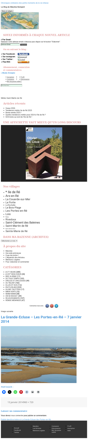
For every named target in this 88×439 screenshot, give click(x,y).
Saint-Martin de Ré (17, 225)
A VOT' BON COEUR (13, 274)
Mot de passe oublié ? (14, 81)
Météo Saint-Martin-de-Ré (11, 98)
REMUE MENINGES (13, 300)
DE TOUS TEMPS (12, 278)
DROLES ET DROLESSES (16, 281)
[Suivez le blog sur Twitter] (21, 59)
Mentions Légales (13, 260)
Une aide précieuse (13, 253)
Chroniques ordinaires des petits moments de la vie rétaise (24, 3)
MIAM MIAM (11, 294)
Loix (8, 214)
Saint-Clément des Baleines (23, 222)
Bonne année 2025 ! (13, 112)
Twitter (16, 432)
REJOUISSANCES (13, 298)
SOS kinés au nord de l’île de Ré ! (19, 117)
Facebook (17, 430)
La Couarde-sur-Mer (18, 199)
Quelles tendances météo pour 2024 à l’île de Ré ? (26, 115)
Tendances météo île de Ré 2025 (19, 110)
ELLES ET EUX (11, 285)
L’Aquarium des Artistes (15, 257)
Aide (69, 430)
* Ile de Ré (13, 192)
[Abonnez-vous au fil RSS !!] (23, 62)
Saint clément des (10, 228)
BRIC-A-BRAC (11, 276)
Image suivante (7, 311)
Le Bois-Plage (13, 207)
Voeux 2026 (10, 108)
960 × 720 (28, 402)
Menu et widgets (7, 11)
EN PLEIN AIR (11, 287)
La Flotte (11, 202)
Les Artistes (37, 428)
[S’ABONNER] (23, 45)
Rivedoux (11, 219)
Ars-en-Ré (12, 196)
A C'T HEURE (11, 272)
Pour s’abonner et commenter (17, 262)
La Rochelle (10, 205)
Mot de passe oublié (56, 431)
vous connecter (17, 415)
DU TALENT (10, 283)
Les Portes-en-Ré (16, 210)
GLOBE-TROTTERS (13, 289)
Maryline (9, 251)
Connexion (10, 79)
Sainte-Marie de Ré (17, 231)
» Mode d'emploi (8, 73)
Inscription (10, 77)
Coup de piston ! (12, 255)
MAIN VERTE (11, 292)
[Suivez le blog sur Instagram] (22, 57)
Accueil (16, 428)
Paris (7, 217)
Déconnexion (25, 79)
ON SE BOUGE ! (12, 296)
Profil (22, 77)
